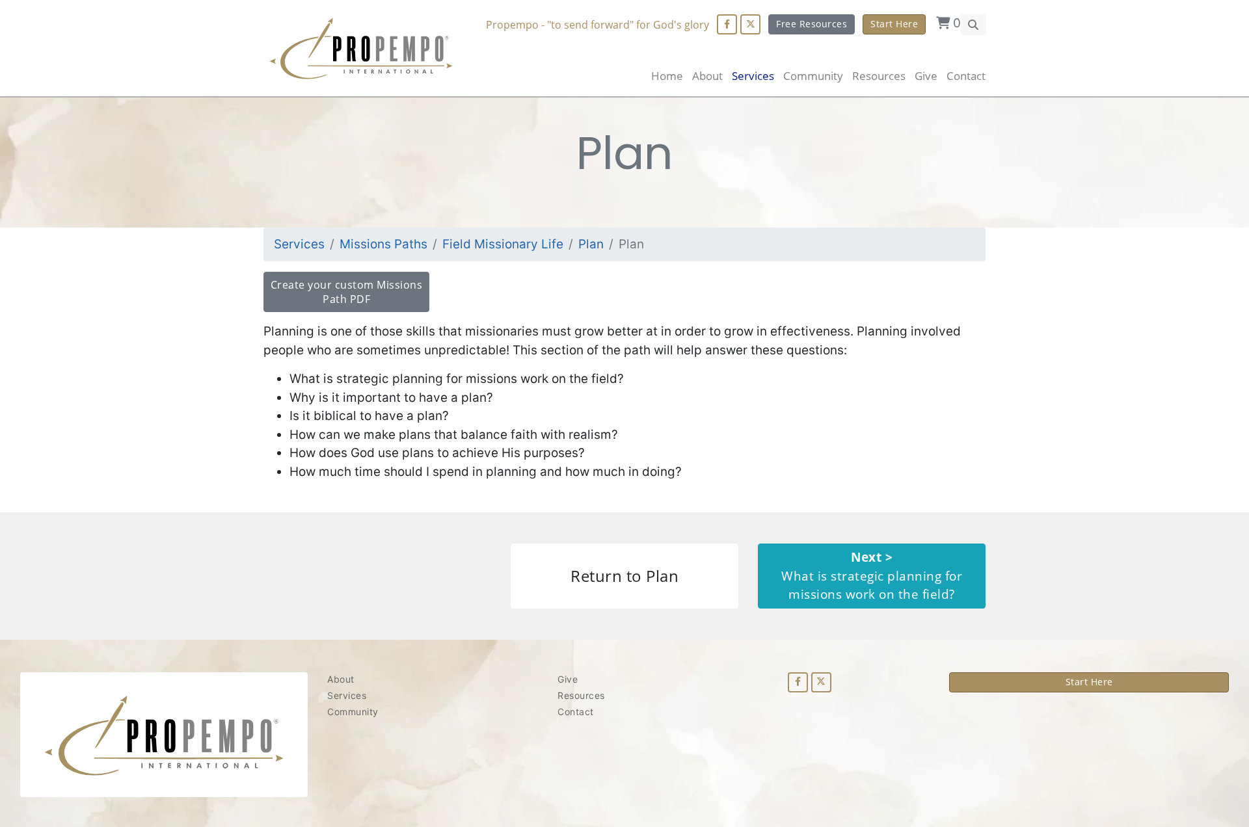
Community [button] (813, 75)
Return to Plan (624, 575)
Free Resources (811, 24)
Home (667, 75)
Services (299, 244)
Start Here (894, 24)
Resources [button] (879, 75)
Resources (581, 695)
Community (353, 711)
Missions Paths (383, 244)
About (707, 75)
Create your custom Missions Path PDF (347, 292)
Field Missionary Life (502, 244)
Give (926, 75)
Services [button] (753, 75)
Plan (591, 244)
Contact (966, 75)
